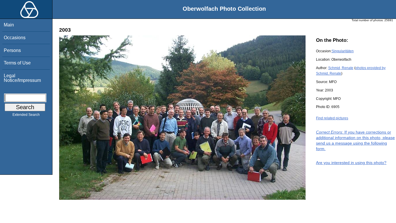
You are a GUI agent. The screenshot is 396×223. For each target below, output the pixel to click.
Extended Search (26, 114)
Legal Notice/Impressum (22, 78)
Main (9, 24)
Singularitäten (343, 51)
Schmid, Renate (340, 68)
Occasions (15, 37)
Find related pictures (332, 118)
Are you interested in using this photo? (351, 162)
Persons (12, 50)
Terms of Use (17, 62)
